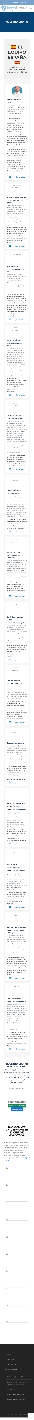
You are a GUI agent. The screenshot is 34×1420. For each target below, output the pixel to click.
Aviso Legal (8, 1354)
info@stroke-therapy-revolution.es (16, 1394)
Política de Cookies (10, 1359)
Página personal (19, 177)
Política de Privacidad (10, 1364)
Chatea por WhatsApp (17, 1105)
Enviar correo (17, 1109)
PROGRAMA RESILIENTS (19, 2)
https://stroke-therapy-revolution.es (16, 1399)
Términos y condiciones (11, 1369)
